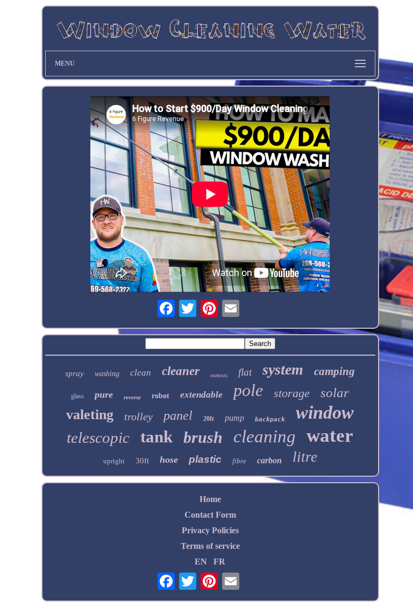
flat (245, 372)
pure (104, 394)
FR (219, 561)
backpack (270, 419)
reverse (132, 397)
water (330, 435)
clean (140, 373)
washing (107, 374)
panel (178, 415)
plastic (205, 459)
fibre (239, 461)
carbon (269, 460)
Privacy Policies (210, 530)
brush (203, 437)
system (282, 369)
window (325, 412)
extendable (201, 395)
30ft (142, 460)
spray (74, 373)
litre (305, 457)
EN (201, 561)
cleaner (181, 371)
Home (210, 499)
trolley (138, 416)
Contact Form (210, 514)
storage (292, 393)
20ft (208, 418)
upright (114, 461)
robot (160, 396)
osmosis (218, 375)
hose (169, 459)
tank (156, 436)
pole (248, 390)
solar (335, 392)
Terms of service (210, 545)
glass (77, 396)
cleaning (264, 436)
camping (334, 371)
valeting (89, 414)
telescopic (98, 437)
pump (234, 417)
